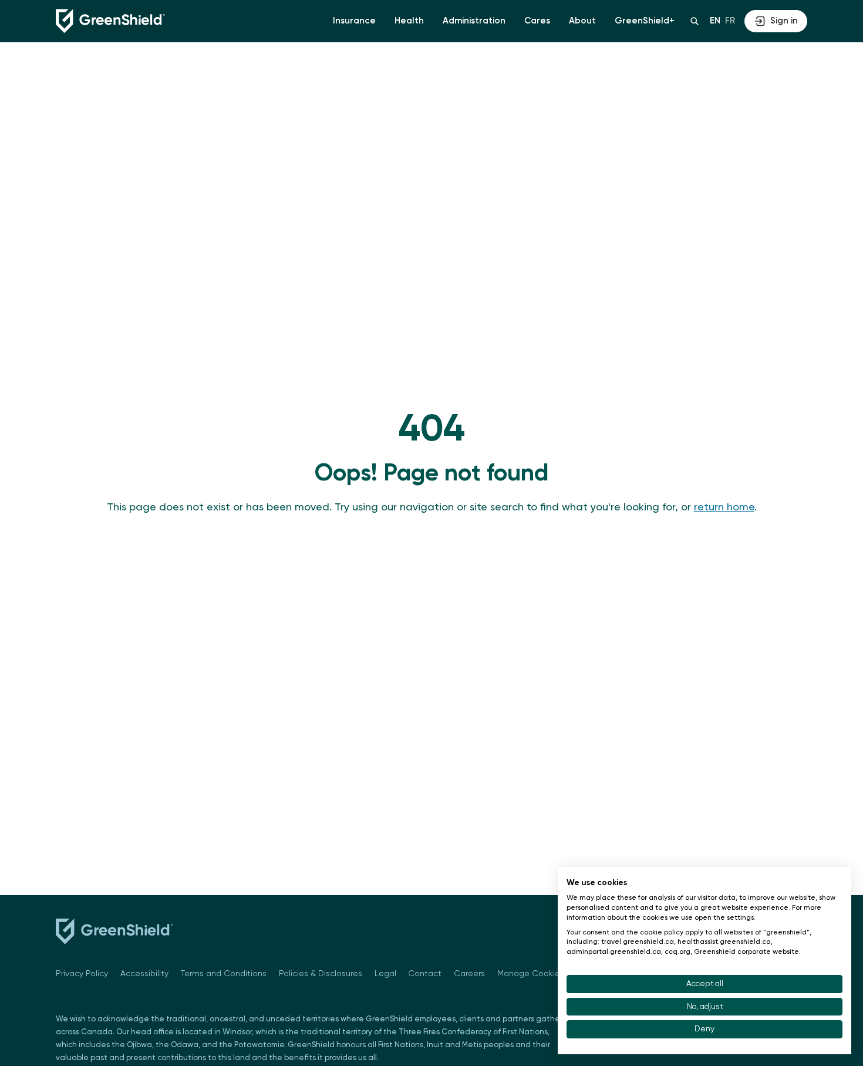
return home (724, 507)
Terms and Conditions (224, 974)
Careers (469, 974)
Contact (424, 974)
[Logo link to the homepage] (110, 21)
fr (730, 20)
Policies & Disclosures (320, 974)
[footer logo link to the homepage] (114, 934)
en (715, 20)
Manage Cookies (530, 974)
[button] (354, 21)
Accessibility (144, 974)
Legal (385, 974)
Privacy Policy (82, 974)
